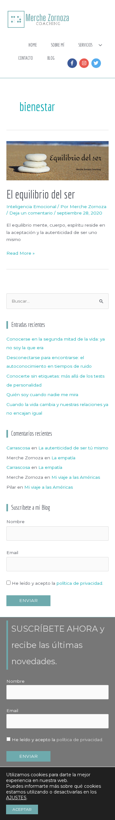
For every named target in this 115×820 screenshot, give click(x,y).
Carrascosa (18, 447)
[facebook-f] (73, 63)
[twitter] (97, 63)
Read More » (20, 253)
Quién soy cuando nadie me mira (42, 394)
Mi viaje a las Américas (75, 477)
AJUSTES (16, 798)
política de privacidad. (80, 583)
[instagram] (84, 63)
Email (12, 552)
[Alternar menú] (100, 45)
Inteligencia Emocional (31, 206)
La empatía (63, 457)
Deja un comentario (31, 212)
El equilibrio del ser (40, 194)
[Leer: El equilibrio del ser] (57, 160)
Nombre (15, 521)
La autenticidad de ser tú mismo (73, 447)
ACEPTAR (22, 809)
